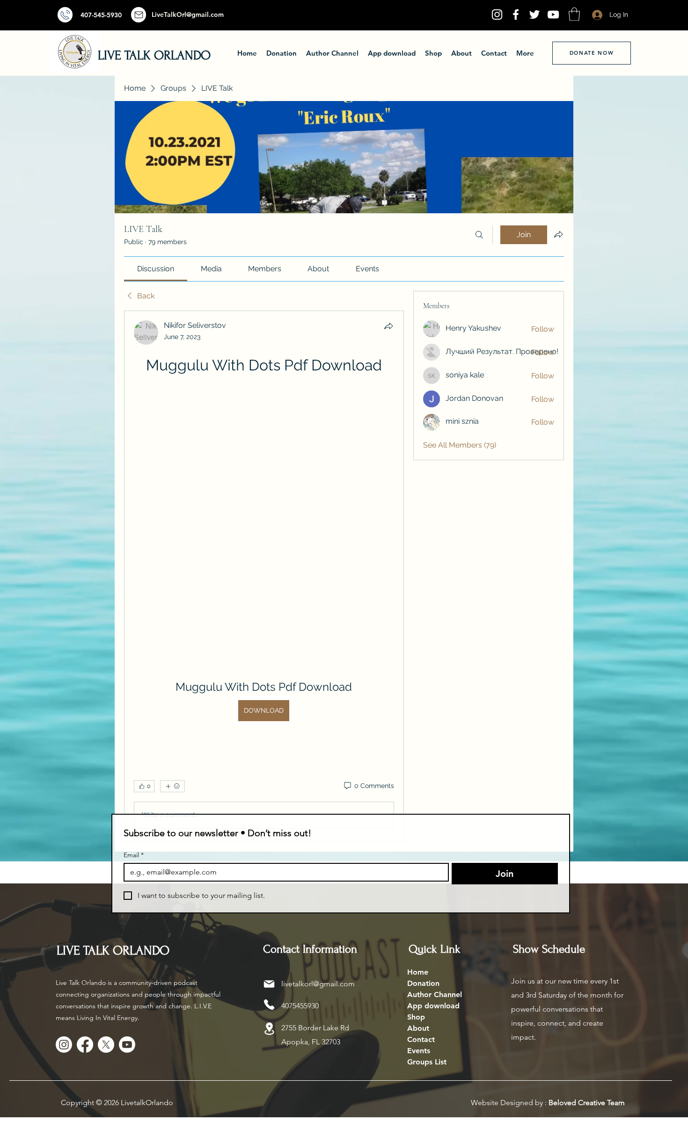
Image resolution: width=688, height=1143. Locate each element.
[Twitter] (534, 14)
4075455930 (300, 1005)
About (418, 1028)
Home (417, 972)
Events (418, 1050)
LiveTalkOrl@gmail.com (188, 14)
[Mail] (65, 14)
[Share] (388, 326)
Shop (416, 1017)
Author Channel (434, 994)
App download (433, 1005)
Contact (421, 1039)
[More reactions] (172, 786)
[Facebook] (516, 14)
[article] (264, 576)
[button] (574, 14)
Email (134, 855)
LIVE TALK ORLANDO (154, 55)
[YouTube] (553, 14)
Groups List (426, 1061)
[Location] (269, 1028)
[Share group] (558, 234)
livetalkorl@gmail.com (318, 983)
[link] (155, 268)
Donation (423, 983)
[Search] (479, 234)
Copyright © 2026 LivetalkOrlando (117, 1102)
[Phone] (269, 1004)
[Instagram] (497, 14)
